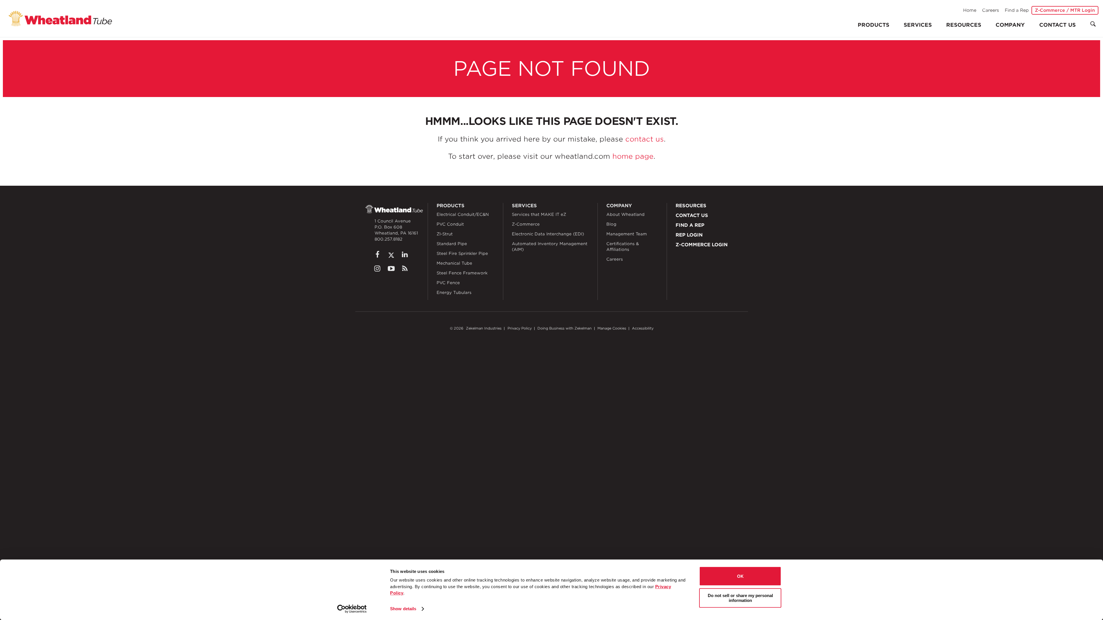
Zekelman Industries (484, 328)
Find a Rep (1017, 10)
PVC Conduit (450, 224)
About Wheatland (625, 214)
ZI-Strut (445, 234)
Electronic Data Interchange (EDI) (548, 234)
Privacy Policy (520, 328)
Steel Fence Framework (462, 273)
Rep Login (689, 235)
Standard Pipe (452, 243)
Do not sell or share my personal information (740, 598)
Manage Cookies (611, 328)
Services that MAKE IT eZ (539, 214)
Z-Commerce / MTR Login (1065, 10)
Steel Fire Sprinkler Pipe (462, 253)
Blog (611, 224)
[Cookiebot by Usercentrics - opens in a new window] (352, 608)
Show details (403, 608)
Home (969, 10)
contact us (644, 139)
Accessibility (642, 328)
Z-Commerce (526, 224)
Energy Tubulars (454, 292)
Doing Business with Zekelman (564, 328)
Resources (963, 25)
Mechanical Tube (454, 263)
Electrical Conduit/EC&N (463, 214)
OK (740, 576)
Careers (990, 10)
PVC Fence (448, 282)
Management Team (626, 234)
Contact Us (1057, 25)
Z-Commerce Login (702, 244)
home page (632, 156)
